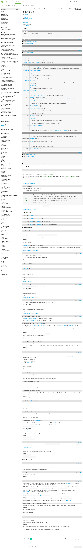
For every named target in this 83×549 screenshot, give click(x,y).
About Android (24, 546)
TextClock (3, 246)
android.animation (4, 15)
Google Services (25, 5)
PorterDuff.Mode (26, 90)
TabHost (2, 237)
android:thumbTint (25, 35)
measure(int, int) (69, 483)
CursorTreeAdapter (4, 153)
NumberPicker (3, 196)
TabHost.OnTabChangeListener (7, 104)
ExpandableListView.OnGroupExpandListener (9, 62)
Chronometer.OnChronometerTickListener (8, 53)
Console (73, 1)
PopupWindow (3, 200)
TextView (3, 249)
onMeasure (32, 141)
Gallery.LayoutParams (5, 171)
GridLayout (3, 172)
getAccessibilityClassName (35, 70)
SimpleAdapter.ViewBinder (6, 93)
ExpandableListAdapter (5, 57)
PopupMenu (3, 199)
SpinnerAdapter (4, 103)
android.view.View (25, 17)
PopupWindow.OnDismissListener (7, 80)
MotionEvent (38, 105)
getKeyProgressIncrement (35, 73)
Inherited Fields (56, 8)
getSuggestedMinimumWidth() (43, 495)
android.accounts (4, 14)
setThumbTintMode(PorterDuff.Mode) (29, 209)
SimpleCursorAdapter (5, 226)
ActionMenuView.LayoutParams (7, 129)
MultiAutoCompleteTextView (6, 194)
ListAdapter (3, 69)
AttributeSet (37, 58)
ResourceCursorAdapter (5, 215)
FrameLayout (3, 167)
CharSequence (26, 70)
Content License (54, 543)
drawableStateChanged (34, 134)
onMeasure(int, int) (63, 488)
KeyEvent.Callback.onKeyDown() (47, 98)
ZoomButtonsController (5, 266)
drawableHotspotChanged (35, 67)
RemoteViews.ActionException (6, 279)
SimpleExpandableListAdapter (6, 229)
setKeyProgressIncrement (35, 108)
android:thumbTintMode (27, 305)
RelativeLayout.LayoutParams (6, 211)
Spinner (2, 233)
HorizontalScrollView (5, 180)
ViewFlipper (3, 262)
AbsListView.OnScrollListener (6, 35)
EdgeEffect (3, 159)
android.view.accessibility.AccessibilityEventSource (38, 163)
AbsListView (3, 120)
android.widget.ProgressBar (28, 18)
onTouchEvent (32, 105)
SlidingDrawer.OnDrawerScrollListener (8, 101)
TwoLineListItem (4, 258)
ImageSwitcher (4, 183)
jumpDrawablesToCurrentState (35, 93)
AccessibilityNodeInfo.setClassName (30, 250)
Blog (66, 538)
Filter (2, 164)
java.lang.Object (24, 16)
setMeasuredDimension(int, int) (49, 486)
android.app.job (4, 23)
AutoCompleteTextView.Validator (7, 49)
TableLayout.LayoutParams (6, 241)
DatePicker (3, 155)
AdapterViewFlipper (4, 134)
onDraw (31, 138)
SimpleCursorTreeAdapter (6, 227)
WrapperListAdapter (5, 113)
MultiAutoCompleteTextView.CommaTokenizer (9, 195)
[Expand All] (79, 8)
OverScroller (3, 198)
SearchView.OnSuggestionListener (7, 88)
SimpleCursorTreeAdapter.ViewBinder (8, 97)
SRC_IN (54, 422)
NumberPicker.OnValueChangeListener (8, 76)
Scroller (2, 218)
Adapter (2, 41)
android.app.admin (4, 19)
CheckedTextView (4, 148)
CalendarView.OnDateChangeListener (8, 50)
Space (2, 231)
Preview (32, 5)
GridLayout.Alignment (5, 173)
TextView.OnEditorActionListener (7, 107)
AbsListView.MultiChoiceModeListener (8, 34)
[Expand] (79, 39)
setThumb (32, 118)
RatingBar (3, 208)
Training (2, 5)
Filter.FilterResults (4, 165)
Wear (33, 546)
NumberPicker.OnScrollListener (6, 74)
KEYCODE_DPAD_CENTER (71, 98)
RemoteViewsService (5, 214)
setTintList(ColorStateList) (29, 426)
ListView (2, 190)
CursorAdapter (4, 152)
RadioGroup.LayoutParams (6, 207)
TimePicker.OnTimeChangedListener (8, 109)
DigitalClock (3, 157)
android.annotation (4, 16)
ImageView (3, 184)
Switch (2, 235)
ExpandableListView (5, 161)
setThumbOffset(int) (27, 281)
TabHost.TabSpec (4, 238)
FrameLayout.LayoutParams (6, 168)
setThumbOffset (33, 122)
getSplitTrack (32, 77)
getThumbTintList (33, 87)
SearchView (3, 221)
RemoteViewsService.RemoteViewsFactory (9, 84)
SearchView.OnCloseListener (6, 85)
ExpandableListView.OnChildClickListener (8, 58)
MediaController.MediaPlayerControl (7, 70)
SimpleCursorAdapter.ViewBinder (7, 96)
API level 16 (79, 269)
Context (30, 58)
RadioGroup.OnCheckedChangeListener (8, 81)
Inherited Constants (51, 8)
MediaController (4, 192)
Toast (2, 253)
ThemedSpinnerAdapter (5, 108)
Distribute (23, 1)
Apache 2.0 (38, 543)
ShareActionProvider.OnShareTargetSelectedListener (10, 92)
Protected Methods (68, 8)
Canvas (34, 138)
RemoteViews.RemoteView (6, 29)
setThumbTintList (33, 125)
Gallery (2, 169)
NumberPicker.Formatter (5, 73)
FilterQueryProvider (4, 66)
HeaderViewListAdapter (5, 179)
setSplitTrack (32, 115)
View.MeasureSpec (68, 498)
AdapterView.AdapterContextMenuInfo (8, 132)
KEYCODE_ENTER (34, 100)
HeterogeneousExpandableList (6, 68)
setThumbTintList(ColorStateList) (38, 35)
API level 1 (79, 9)
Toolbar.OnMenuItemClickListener (7, 111)
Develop (18, 1)
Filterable (3, 65)
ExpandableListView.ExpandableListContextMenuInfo (10, 163)
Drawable (27, 80)
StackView (3, 234)
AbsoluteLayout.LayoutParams (6, 124)
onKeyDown (32, 97)
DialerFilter (3, 156)
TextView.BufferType (5, 274)
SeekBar (2, 222)
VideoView (3, 260)
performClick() (70, 356)
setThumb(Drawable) (34, 424)
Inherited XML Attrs (44, 8)
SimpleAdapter (4, 225)
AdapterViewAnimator (5, 133)
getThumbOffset (33, 85)
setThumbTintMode (33, 128)
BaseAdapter (3, 141)
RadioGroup (3, 206)
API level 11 (79, 316)
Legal (36, 546)
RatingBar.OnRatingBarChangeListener (8, 82)
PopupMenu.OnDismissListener (7, 77)
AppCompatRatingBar (26, 25)
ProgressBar (3, 202)
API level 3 (79, 253)
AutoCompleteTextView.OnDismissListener (9, 47)
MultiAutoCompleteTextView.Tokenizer (8, 72)
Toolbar (2, 256)
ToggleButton (3, 254)
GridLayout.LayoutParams (6, 175)
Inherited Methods (74, 8)
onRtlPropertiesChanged (34, 101)
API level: (16, 9)
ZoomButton (3, 265)
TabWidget (3, 245)
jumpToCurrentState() (30, 320)
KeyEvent (41, 97)
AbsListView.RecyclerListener (6, 37)
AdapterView (3, 130)
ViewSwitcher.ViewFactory (6, 112)
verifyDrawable (33, 148)
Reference (14, 5)
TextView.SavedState (5, 250)
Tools (19, 5)
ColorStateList (26, 87)
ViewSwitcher (3, 264)
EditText (2, 160)
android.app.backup (4, 22)
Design (13, 1)
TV (30, 546)
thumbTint (45, 179)
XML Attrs (39, 8)
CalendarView (3, 145)
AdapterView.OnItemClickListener (7, 42)
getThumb (32, 80)
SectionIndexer (4, 89)
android (2, 11)
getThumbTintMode (33, 90)
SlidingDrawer (3, 230)
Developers (6, 1)
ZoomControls (3, 268)
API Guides (8, 5)
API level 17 (79, 342)
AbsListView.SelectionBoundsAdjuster (8, 38)
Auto (28, 546)
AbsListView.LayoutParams (6, 121)
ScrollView (3, 219)
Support (71, 538)
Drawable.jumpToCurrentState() (39, 95)
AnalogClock (3, 137)
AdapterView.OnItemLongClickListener (8, 43)
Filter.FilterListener (4, 64)
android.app (3, 18)
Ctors (60, 8)
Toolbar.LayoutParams (5, 257)
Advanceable (3, 46)
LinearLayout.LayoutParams (6, 187)
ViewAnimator (3, 261)
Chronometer (3, 149)
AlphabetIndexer (4, 136)
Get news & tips (26, 538)
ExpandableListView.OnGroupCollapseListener (9, 61)
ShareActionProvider (5, 223)
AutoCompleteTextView (5, 140)
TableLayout (3, 239)
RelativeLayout (4, 210)
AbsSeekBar (3, 125)
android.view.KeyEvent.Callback (34, 161)
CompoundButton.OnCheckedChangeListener (9, 54)
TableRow (3, 242)
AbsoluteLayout (4, 122)
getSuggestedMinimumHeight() (29, 495)
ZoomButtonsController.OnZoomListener (8, 115)
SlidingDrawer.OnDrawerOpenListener (8, 100)
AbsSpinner (3, 126)
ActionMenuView (4, 128)
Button (2, 144)
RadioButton (3, 204)
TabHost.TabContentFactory (6, 105)
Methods (63, 8)
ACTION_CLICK (30, 362)
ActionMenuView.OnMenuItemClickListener (9, 39)
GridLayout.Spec (4, 176)
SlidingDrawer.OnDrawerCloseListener (8, 99)
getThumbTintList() (27, 437)
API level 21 (79, 231)
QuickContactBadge (4, 203)
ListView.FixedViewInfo (5, 191)
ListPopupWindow (4, 188)
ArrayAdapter (3, 138)
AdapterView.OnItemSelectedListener (8, 45)
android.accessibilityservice (6, 12)
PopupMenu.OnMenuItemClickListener (8, 78)
